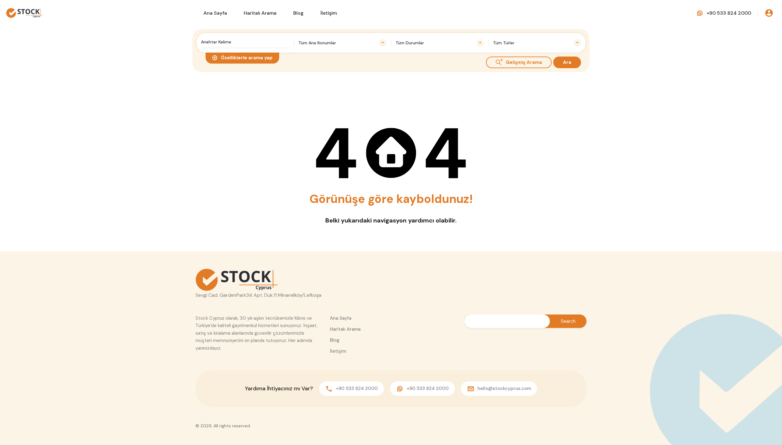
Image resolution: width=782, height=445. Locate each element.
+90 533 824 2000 (729, 13)
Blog (298, 13)
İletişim (328, 13)
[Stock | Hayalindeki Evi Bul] (24, 12)
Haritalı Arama (260, 13)
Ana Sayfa (215, 13)
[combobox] (342, 43)
